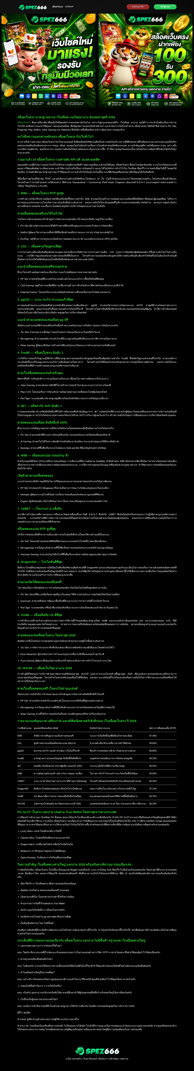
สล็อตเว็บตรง (57, 7)
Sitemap (69, 7)
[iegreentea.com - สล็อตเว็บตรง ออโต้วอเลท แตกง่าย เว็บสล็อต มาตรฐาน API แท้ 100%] (32, 7)
